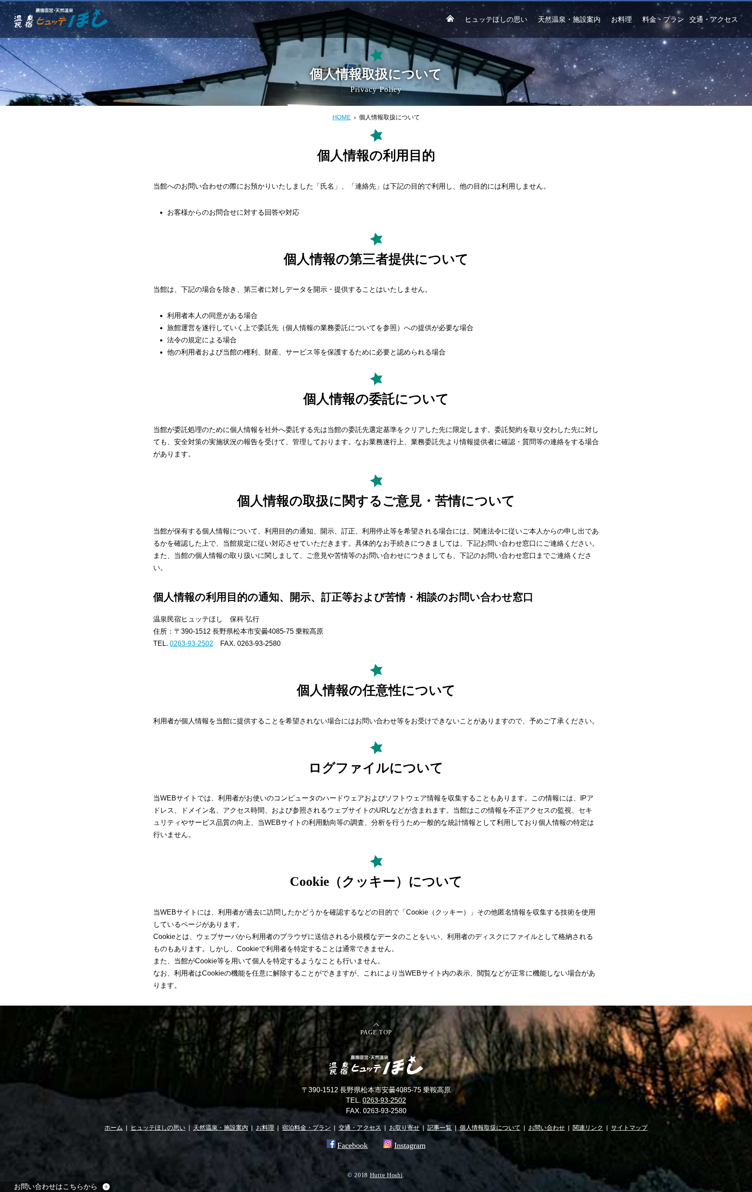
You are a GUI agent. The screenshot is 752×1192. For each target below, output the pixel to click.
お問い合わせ (546, 1127)
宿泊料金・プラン (306, 1127)
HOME (341, 117)
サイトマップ (629, 1127)
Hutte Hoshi (386, 1175)
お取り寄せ (404, 1127)
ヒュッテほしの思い (496, 19)
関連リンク (588, 1127)
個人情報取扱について (490, 1127)
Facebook (352, 1145)
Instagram (410, 1145)
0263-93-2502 (191, 643)
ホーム (113, 1127)
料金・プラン (663, 19)
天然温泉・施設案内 (569, 19)
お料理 (621, 19)
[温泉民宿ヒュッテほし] (61, 25)
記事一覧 (439, 1127)
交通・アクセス (713, 19)
